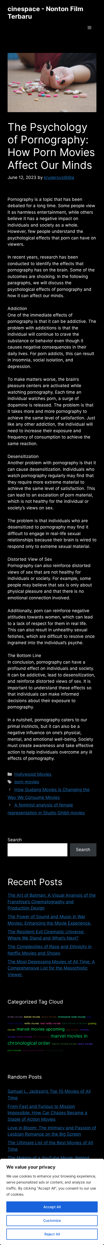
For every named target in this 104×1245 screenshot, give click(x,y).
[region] (52, 1202)
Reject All (52, 1234)
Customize (52, 1220)
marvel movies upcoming (41, 1029)
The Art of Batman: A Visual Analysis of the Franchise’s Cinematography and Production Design (52, 902)
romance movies (54, 1050)
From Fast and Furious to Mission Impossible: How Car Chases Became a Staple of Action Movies (47, 1113)
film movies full (41, 1036)
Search (15, 839)
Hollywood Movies (32, 774)
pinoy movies (85, 1043)
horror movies (24, 1036)
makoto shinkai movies (64, 1043)
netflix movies (31, 1023)
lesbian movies (32, 1016)
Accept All (52, 1207)
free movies (72, 1029)
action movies (49, 1016)
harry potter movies (33, 1050)
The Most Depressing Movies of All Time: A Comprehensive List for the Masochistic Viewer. (51, 968)
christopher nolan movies (72, 1016)
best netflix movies (50, 1023)
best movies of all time (74, 1023)
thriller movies (15, 1016)
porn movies (26, 781)
